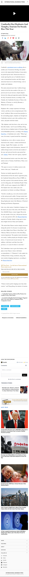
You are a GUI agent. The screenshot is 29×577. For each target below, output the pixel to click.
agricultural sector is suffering (15, 67)
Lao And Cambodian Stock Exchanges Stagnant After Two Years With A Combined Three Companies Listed (14, 299)
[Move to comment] (19, 38)
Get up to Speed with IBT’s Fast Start (19, 399)
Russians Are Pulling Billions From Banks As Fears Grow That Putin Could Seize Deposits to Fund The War (13, 456)
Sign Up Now (7, 401)
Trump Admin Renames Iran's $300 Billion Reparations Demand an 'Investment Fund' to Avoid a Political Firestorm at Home (14, 431)
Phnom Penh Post (22, 217)
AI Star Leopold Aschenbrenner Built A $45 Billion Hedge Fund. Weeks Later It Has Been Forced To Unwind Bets (13, 533)
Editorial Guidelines (21, 317)
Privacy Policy (16, 278)
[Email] (16, 38)
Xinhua (6, 154)
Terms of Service (7, 278)
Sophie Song (5, 33)
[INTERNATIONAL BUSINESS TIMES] (15, 2)
